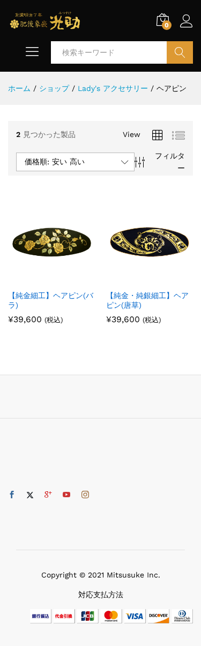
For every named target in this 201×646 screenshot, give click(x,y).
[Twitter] (30, 495)
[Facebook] (12, 495)
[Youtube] (66, 495)
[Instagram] (85, 495)
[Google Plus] (48, 495)
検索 (180, 52)
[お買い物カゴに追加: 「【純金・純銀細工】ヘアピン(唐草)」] (137, 278)
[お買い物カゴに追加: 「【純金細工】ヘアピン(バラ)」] (39, 278)
